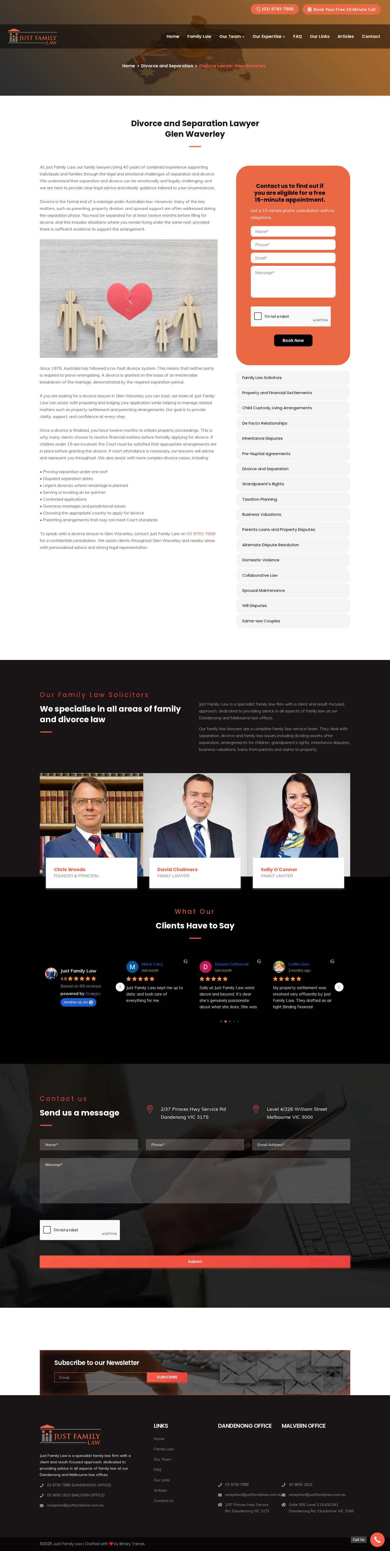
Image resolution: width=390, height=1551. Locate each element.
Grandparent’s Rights (263, 484)
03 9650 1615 (300, 1484)
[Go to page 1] (225, 1022)
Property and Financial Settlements (277, 392)
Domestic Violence (260, 560)
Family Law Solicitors (262, 377)
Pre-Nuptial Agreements (266, 453)
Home (173, 36)
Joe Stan (151, 964)
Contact (371, 36)
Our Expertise (267, 36)
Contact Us (164, 1500)
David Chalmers (177, 869)
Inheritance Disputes (262, 438)
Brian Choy (299, 964)
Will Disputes (254, 605)
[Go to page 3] (234, 1022)
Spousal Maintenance (263, 590)
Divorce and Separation (167, 66)
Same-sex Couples (261, 621)
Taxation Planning (259, 499)
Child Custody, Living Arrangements (277, 408)
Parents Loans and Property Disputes (278, 529)
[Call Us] (377, 1539)
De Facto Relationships (264, 423)
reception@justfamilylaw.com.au (75, 1505)
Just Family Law (78, 971)
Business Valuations (261, 514)
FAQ (297, 36)
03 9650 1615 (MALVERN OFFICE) (76, 1495)
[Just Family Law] (32, 36)
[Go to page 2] (230, 1021)
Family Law (199, 36)
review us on (76, 1001)
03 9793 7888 (201, 533)
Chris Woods (69, 869)
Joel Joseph (227, 964)
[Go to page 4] (238, 1021)
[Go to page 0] (221, 1021)
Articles (345, 36)
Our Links (320, 36)
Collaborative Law (260, 575)
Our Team (230, 36)
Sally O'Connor (279, 869)
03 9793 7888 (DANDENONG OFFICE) (79, 1485)
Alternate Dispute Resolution (270, 545)
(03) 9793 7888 (277, 8)
